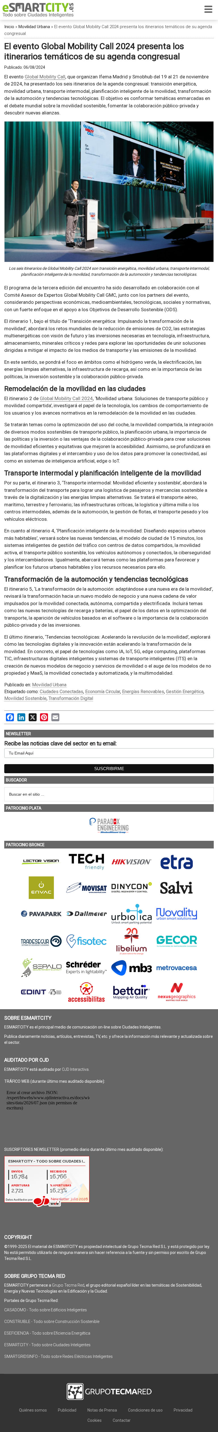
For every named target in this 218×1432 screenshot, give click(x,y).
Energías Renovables (143, 691)
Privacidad (183, 1410)
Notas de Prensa (102, 1410)
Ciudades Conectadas (61, 691)
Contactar (122, 1420)
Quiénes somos (33, 1410)
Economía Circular (102, 691)
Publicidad (67, 1410)
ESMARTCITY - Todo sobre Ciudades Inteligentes (47, 1345)
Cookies (94, 1420)
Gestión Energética (185, 691)
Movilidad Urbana (34, 26)
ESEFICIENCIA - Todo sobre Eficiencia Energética (47, 1333)
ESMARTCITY (38, 9)
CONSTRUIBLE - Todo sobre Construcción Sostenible (51, 1321)
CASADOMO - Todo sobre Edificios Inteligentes (45, 1310)
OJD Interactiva (75, 1069)
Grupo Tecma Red (68, 1285)
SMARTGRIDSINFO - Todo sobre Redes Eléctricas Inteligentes (58, 1356)
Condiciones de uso (145, 1410)
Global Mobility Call (45, 77)
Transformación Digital (71, 698)
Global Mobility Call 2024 (66, 398)
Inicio (9, 26)
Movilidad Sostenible (25, 698)
